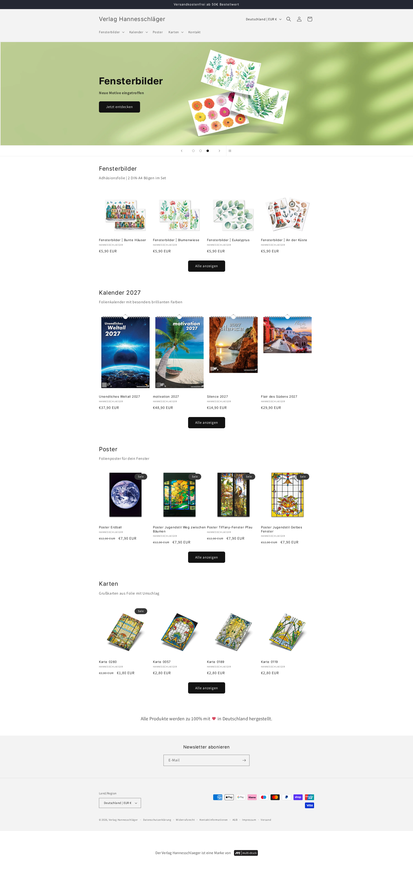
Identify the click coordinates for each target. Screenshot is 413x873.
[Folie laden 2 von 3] (200, 150)
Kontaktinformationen (214, 819)
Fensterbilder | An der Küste (284, 240)
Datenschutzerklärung (157, 819)
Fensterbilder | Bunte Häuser (122, 240)
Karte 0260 (108, 662)
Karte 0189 (215, 662)
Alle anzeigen (206, 266)
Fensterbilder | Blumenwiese (176, 240)
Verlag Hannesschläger (123, 819)
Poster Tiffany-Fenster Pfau (229, 527)
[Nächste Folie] (219, 151)
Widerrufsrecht (185, 819)
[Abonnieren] (244, 760)
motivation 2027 (166, 396)
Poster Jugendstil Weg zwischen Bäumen (179, 529)
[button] (111, 32)
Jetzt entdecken (119, 106)
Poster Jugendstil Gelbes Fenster (281, 529)
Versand (266, 819)
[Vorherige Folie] (181, 151)
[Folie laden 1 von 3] (193, 150)
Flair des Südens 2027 (279, 396)
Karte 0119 (269, 662)
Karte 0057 (162, 662)
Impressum (249, 819)
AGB (235, 819)
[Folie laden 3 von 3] (207, 150)
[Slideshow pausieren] (231, 151)
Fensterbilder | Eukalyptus (228, 240)
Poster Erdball (110, 527)
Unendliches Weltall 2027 (119, 396)
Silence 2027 (217, 396)
